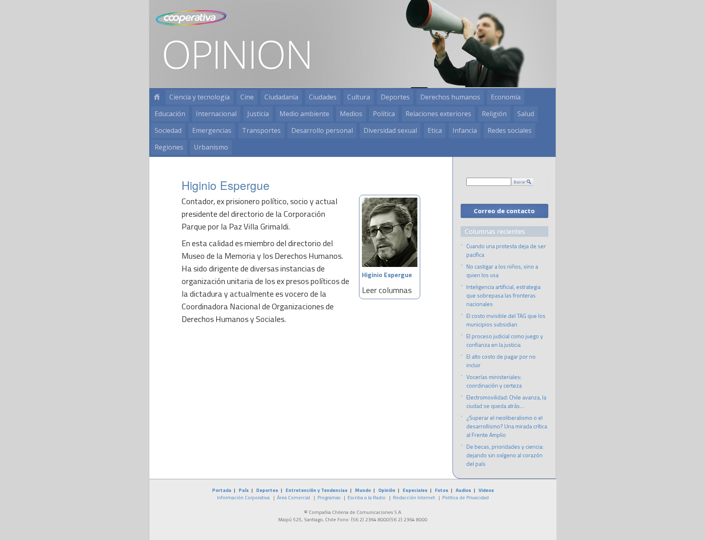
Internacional (216, 113)
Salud (525, 113)
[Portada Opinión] (156, 97)
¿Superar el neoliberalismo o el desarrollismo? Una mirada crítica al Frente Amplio (506, 426)
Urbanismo (211, 147)
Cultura (358, 97)
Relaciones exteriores (438, 113)
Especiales (415, 490)
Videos (486, 490)
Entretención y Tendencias (317, 490)
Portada (221, 490)
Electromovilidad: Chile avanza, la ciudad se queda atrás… (506, 401)
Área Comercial (293, 497)
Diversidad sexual (390, 130)
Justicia (258, 113)
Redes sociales (510, 130)
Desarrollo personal (322, 130)
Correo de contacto (504, 211)
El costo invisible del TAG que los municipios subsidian (505, 319)
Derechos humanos (450, 97)
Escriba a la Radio (367, 497)
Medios (351, 113)
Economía (506, 97)
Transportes (261, 130)
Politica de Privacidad (465, 497)
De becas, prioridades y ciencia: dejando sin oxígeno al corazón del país (504, 455)
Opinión (386, 490)
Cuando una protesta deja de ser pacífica (506, 250)
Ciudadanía (281, 97)
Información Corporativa (243, 497)
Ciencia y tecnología (199, 97)
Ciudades (323, 97)
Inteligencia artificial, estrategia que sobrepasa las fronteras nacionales (503, 295)
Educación (170, 113)
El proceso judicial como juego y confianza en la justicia (504, 340)
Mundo (363, 490)
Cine (247, 97)
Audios (463, 490)
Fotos (441, 490)
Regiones (169, 147)
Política (384, 113)
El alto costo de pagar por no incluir (501, 360)
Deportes (395, 97)
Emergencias (211, 130)
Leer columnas (387, 290)
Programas (328, 497)
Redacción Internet (414, 497)
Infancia (464, 130)
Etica (435, 130)
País (244, 490)
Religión (494, 113)
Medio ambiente (304, 113)
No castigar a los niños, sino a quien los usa (502, 270)
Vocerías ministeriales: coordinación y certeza (494, 381)
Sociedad (168, 130)
